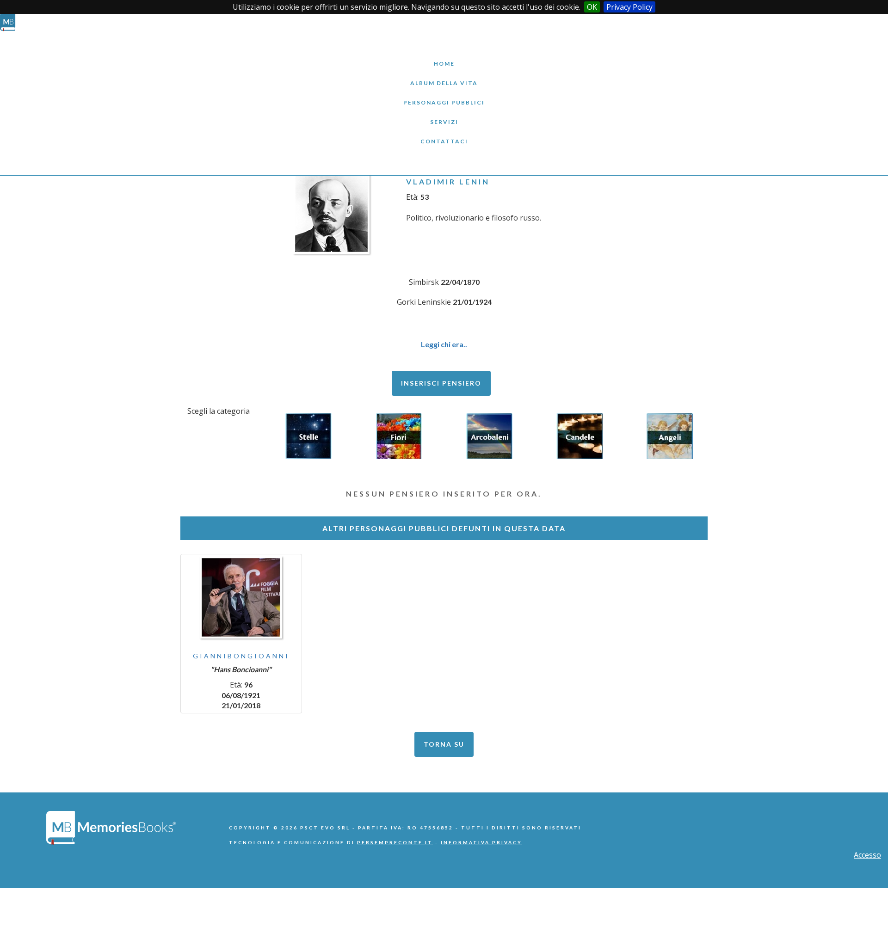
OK (592, 7)
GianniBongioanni (241, 656)
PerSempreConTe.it (395, 842)
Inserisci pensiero (441, 383)
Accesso (867, 855)
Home (444, 57)
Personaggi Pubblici (444, 95)
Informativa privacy (481, 842)
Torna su (444, 744)
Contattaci (444, 134)
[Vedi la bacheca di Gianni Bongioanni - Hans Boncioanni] (241, 597)
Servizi (444, 115)
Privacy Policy (629, 7)
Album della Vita (444, 76)
